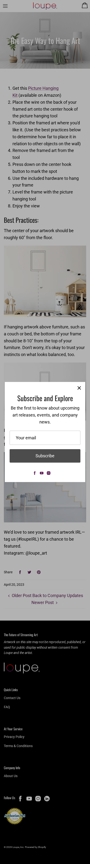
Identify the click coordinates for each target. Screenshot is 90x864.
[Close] (79, 388)
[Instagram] (48, 473)
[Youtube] (41, 473)
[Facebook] (34, 473)
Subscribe (45, 455)
